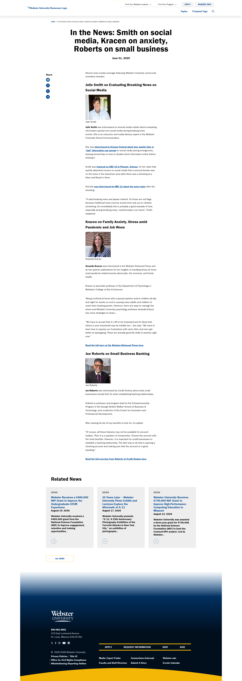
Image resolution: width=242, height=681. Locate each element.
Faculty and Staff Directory (113, 662)
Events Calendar (171, 662)
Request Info (204, 4)
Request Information (137, 647)
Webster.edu (169, 658)
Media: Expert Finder (110, 658)
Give (182, 647)
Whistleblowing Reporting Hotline (68, 663)
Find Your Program (166, 4)
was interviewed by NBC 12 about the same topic (119, 186)
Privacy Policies (59, 656)
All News (59, 558)
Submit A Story (138, 662)
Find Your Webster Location (136, 4)
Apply (187, 4)
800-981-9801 (58, 629)
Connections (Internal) (142, 658)
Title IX (73, 656)
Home (53, 22)
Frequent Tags (199, 11)
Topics (184, 11)
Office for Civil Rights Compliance (68, 659)
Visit (165, 647)
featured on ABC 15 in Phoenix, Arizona (117, 166)
